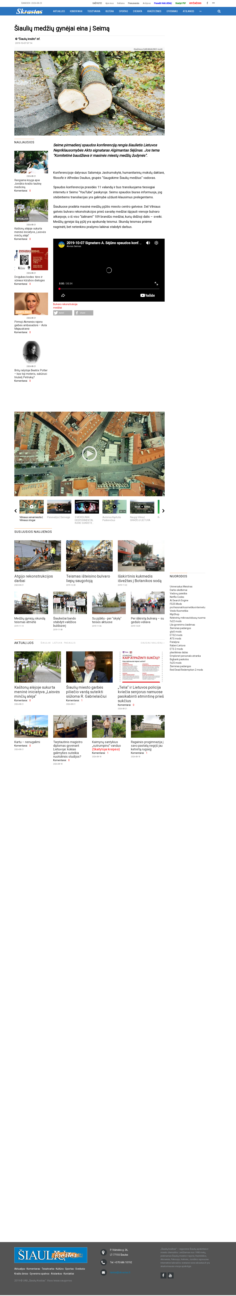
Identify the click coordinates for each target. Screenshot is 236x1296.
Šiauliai (46, 643)
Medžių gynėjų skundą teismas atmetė (29, 620)
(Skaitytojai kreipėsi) (106, 749)
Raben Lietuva (177, 645)
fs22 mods (176, 621)
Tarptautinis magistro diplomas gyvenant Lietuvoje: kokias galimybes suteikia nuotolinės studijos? (67, 749)
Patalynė (174, 642)
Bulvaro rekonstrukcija (65, 304)
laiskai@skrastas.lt (120, 1272)
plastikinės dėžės (179, 652)
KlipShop (174, 614)
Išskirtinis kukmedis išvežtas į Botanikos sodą (140, 578)
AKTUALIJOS (24, 643)
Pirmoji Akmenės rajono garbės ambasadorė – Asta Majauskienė (30, 325)
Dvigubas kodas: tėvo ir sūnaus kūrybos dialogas (29, 278)
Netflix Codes (177, 597)
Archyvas (147, 3)
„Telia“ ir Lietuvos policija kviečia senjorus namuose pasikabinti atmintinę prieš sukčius (141, 694)
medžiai (57, 307)
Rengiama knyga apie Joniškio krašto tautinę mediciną (27, 184)
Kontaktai (69, 1273)
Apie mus (109, 3)
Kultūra (110, 11)
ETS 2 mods (176, 649)
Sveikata (137, 11)
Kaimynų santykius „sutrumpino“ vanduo (106, 743)
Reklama (121, 3)
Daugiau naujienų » (153, 643)
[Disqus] (109, 364)
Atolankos (188, 11)
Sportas (123, 11)
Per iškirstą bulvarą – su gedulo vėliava (147, 620)
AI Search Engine (179, 600)
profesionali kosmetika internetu (187, 607)
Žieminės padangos (180, 628)
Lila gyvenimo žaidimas (182, 624)
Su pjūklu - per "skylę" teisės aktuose (106, 620)
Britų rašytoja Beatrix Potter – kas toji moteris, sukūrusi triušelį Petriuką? (31, 374)
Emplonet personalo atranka (185, 655)
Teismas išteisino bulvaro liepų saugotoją (88, 578)
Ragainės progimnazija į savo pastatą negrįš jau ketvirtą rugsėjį (147, 745)
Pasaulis (70, 643)
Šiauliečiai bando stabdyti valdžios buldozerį (64, 622)
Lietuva (57, 643)
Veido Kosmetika (179, 610)
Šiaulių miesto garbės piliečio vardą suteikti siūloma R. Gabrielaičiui (86, 692)
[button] (62, 312)
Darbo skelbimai (178, 590)
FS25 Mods (176, 604)
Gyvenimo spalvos (39, 1273)
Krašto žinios (154, 11)
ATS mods (175, 638)
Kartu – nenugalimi (27, 742)
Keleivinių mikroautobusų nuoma (187, 617)
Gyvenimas (172, 11)
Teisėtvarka (93, 11)
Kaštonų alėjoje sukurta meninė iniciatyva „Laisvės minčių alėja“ (30, 232)
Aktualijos (59, 11)
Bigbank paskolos (179, 659)
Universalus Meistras (181, 586)
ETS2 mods (176, 635)
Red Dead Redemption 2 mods (186, 669)
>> (200, 11)
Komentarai (76, 11)
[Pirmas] (29, 11)
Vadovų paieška (178, 593)
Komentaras (33, 1268)
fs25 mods (176, 662)
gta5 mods (176, 631)
